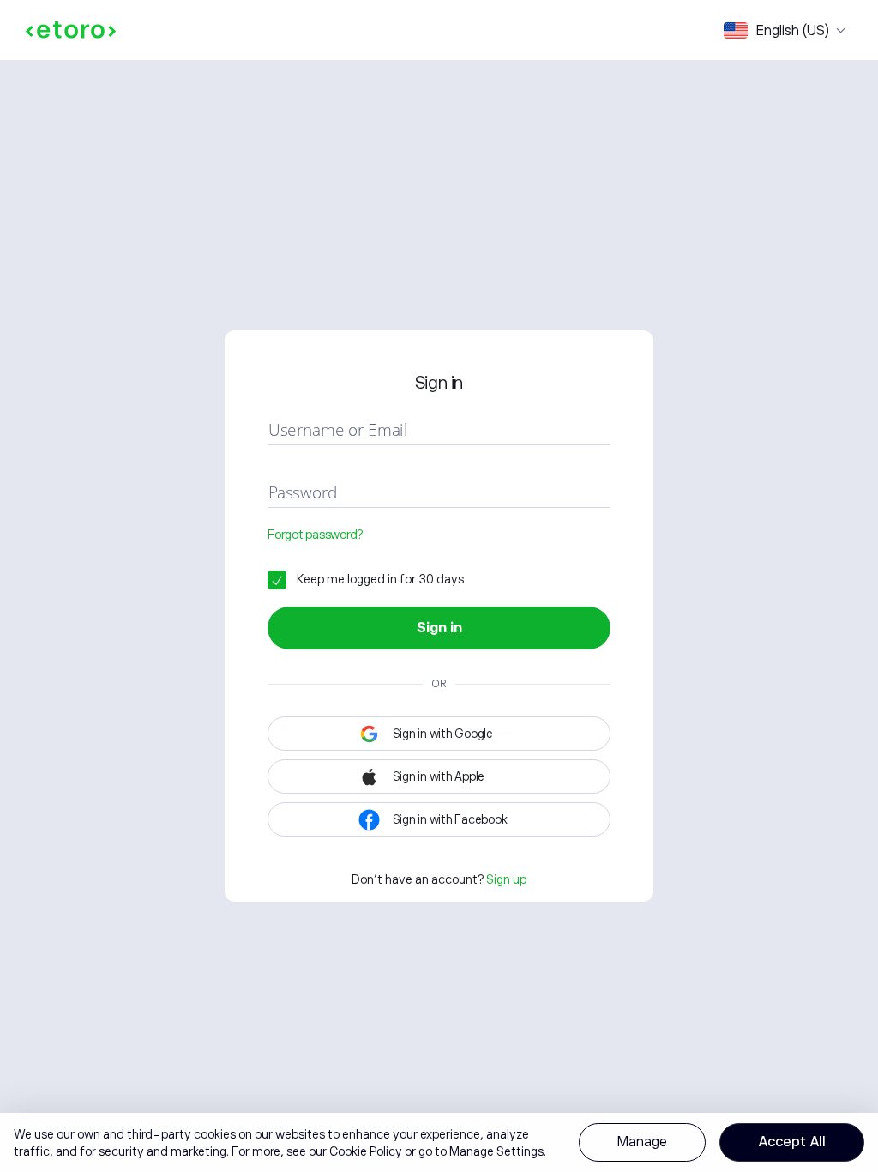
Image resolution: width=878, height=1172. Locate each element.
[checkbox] (366, 579)
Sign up (506, 879)
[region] (439, 1142)
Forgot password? (315, 534)
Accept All (792, 1142)
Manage (642, 1142)
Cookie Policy (365, 1151)
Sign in (439, 628)
